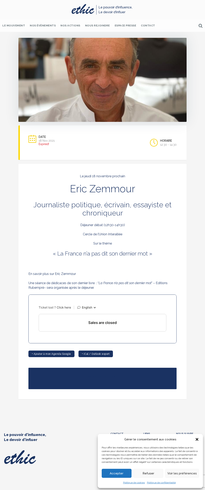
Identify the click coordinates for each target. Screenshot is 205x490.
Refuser (148, 473)
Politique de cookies (134, 482)
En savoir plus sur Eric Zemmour (52, 274)
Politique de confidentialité (161, 482)
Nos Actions (70, 25)
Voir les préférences (182, 473)
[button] (197, 439)
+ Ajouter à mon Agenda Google (51, 354)
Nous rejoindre (97, 25)
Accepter (116, 473)
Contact (148, 25)
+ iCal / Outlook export (96, 354)
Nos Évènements (43, 25)
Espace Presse (125, 25)
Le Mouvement (13, 25)
